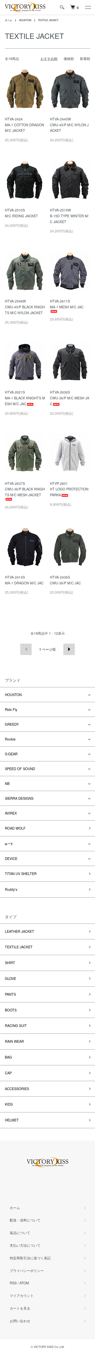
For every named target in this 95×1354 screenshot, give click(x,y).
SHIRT (10, 962)
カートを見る (20, 1308)
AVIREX (11, 813)
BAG (8, 1057)
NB (7, 783)
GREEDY (12, 724)
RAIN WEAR (14, 1041)
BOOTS (11, 1010)
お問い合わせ (20, 1320)
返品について (20, 1232)
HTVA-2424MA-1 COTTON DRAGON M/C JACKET (24, 125)
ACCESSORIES (17, 1088)
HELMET (12, 1120)
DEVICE (11, 858)
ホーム (8, 20)
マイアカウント (22, 1295)
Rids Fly (11, 709)
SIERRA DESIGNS (19, 798)
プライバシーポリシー (27, 1270)
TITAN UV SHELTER (21, 873)
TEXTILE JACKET (48, 20)
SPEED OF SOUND (20, 768)
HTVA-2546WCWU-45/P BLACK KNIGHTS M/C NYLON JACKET (25, 307)
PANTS (10, 994)
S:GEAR (11, 753)
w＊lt (8, 843)
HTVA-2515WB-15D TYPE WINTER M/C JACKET (69, 216)
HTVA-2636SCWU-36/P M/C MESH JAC (69, 398)
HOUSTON (25, 20)
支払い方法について (25, 1245)
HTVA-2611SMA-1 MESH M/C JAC (67, 304)
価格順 (69, 58)
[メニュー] (87, 7)
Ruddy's (11, 889)
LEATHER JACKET (19, 931)
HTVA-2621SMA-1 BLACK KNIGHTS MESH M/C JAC (25, 398)
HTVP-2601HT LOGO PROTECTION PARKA (69, 489)
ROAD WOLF (15, 828)
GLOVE (10, 978)
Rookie (10, 739)
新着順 (85, 58)
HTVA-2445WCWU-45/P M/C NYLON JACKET (69, 125)
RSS (13, 1282)
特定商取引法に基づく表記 (30, 1257)
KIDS (9, 1104)
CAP (8, 1072)
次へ (69, 649)
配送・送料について (25, 1220)
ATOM (24, 1282)
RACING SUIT (16, 1025)
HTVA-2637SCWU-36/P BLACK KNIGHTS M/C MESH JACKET (25, 489)
